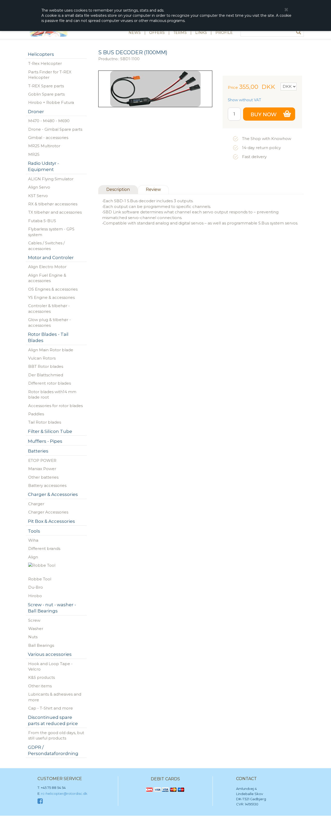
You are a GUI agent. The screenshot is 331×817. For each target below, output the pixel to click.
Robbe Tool (39, 579)
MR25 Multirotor (44, 145)
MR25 (34, 154)
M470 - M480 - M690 (49, 120)
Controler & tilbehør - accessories (49, 308)
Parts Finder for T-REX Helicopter (49, 74)
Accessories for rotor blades (55, 405)
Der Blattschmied (45, 374)
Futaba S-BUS (42, 220)
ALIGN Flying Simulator (50, 178)
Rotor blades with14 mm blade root (52, 394)
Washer (35, 628)
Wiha (33, 540)
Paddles (36, 413)
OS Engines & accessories (53, 289)
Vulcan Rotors (42, 358)
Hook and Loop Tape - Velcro (50, 666)
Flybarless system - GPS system (51, 232)
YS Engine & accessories (51, 297)
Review (153, 189)
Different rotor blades (49, 383)
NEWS (135, 32)
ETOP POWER (42, 460)
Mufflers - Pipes (45, 441)
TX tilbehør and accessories (55, 212)
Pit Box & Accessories (51, 521)
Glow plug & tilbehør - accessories (49, 322)
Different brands (44, 548)
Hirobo (35, 595)
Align (33, 557)
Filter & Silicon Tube (50, 431)
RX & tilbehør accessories (52, 203)
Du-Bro (35, 587)
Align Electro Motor (47, 266)
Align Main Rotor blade (50, 349)
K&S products (41, 677)
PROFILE (224, 32)
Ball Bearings (41, 645)
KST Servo (38, 195)
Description (118, 189)
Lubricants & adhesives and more (54, 697)
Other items (40, 685)
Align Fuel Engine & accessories (47, 278)
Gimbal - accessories (48, 137)
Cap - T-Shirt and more (50, 708)
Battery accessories (47, 485)
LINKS (201, 32)
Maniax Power (42, 468)
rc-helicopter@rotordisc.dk (64, 793)
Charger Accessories (48, 512)
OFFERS (157, 32)
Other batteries (43, 477)
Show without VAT (244, 100)
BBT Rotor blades (45, 366)
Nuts (32, 636)
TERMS (180, 32)
